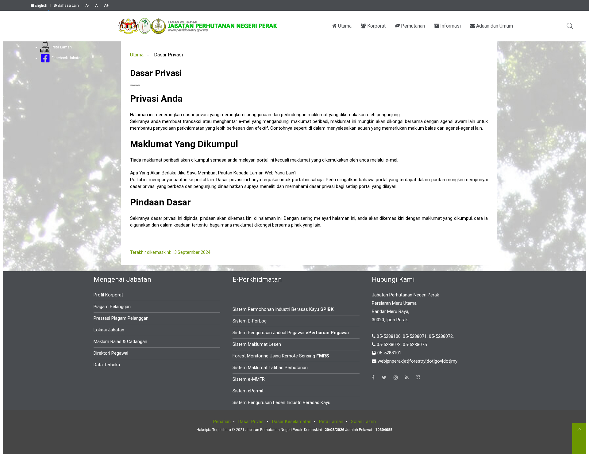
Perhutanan (412, 26)
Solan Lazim (363, 421)
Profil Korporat (108, 295)
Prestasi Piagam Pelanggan (121, 318)
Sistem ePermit (248, 391)
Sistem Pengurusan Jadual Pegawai (291, 332)
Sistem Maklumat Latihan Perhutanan (270, 367)
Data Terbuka (107, 365)
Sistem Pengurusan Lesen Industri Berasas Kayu (281, 402)
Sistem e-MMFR (249, 379)
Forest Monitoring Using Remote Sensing (281, 356)
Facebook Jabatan (67, 58)
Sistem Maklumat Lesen (257, 344)
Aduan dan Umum (494, 26)
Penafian (222, 421)
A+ (106, 5)
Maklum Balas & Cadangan (120, 341)
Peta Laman (61, 47)
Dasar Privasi (251, 421)
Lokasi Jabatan (109, 330)
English (40, 5)
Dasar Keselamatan (291, 421)
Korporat (376, 26)
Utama (344, 26)
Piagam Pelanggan (112, 306)
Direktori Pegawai (111, 353)
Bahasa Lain (68, 5)
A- (87, 5)
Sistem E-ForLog (250, 321)
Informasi (450, 26)
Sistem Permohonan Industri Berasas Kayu (283, 309)
